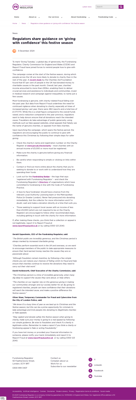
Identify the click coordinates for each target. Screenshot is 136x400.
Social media (105, 391)
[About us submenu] (39, 17)
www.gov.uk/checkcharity (39, 146)
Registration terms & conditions (87, 391)
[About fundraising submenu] (89, 17)
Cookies (43, 391)
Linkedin (91, 365)
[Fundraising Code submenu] (116, 17)
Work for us (56, 364)
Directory (43, 182)
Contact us (56, 358)
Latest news (86, 7)
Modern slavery (62, 391)
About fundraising (78, 17)
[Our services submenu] (62, 17)
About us (32, 17)
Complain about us (59, 361)
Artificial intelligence (31, 391)
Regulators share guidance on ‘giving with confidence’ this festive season (58, 23)
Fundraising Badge (41, 177)
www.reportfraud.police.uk (24, 226)
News (24, 23)
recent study (36, 80)
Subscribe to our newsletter (64, 366)
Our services (53, 17)
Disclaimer (51, 391)
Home (22, 7)
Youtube (91, 376)
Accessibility (17, 391)
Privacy (71, 391)
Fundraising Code (105, 17)
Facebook (91, 371)
